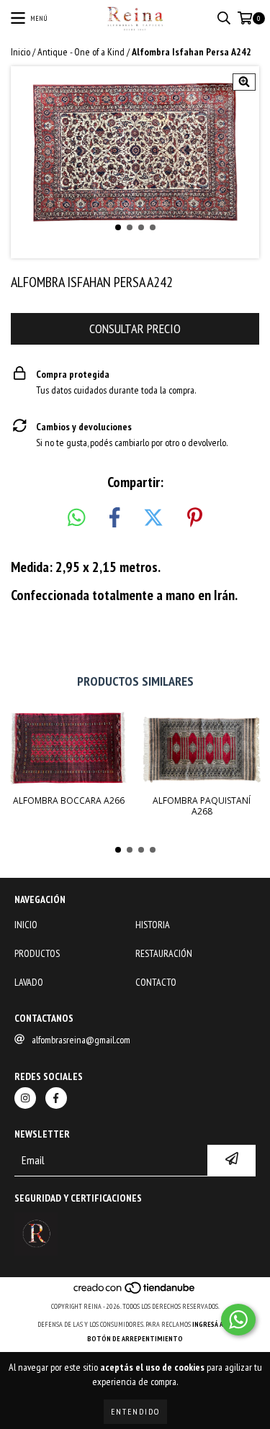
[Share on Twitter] (153, 518)
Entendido (135, 1411)
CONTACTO (155, 982)
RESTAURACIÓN (163, 953)
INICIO (25, 924)
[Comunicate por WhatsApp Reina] (238, 1319)
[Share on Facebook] (114, 518)
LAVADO (28, 982)
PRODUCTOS (37, 953)
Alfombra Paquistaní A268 (202, 806)
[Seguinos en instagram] (25, 1098)
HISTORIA (152, 924)
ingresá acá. (212, 1324)
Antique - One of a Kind (81, 51)
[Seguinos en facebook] (56, 1098)
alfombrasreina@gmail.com (81, 1039)
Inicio (20, 51)
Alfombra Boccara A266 (69, 800)
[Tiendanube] (135, 1292)
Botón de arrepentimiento (135, 1338)
